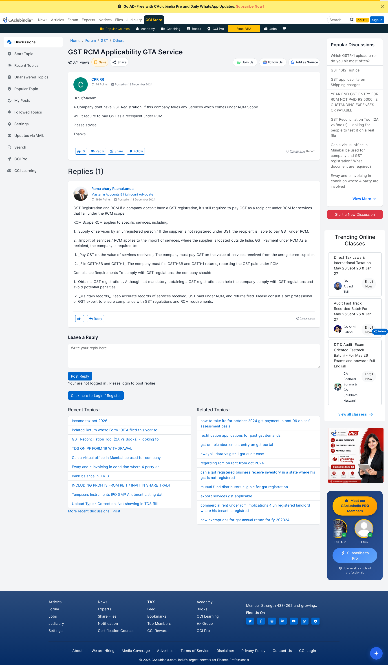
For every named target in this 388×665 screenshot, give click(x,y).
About (77, 650)
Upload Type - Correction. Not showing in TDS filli (115, 503)
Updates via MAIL (29, 135)
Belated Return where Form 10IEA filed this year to (114, 430)
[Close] (382, 6)
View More (362, 198)
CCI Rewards (158, 630)
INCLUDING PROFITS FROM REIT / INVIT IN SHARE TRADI (121, 485)
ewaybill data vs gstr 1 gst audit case (232, 453)
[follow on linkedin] (283, 621)
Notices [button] (105, 20)
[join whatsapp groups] (305, 621)
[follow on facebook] (261, 621)
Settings (21, 124)
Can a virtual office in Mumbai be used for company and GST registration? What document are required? (351, 155)
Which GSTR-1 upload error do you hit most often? (354, 58)
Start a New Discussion (355, 214)
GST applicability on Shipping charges (348, 82)
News (102, 602)
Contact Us (282, 650)
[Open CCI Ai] (376, 653)
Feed (151, 609)
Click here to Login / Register (96, 395)
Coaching (174, 29)
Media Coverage (136, 650)
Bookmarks (156, 616)
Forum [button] (73, 20)
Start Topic (23, 53)
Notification (108, 623)
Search (20, 147)
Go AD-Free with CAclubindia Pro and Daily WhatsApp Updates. (193, 6)
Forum (53, 609)
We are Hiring (103, 650)
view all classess (352, 414)
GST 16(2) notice (345, 70)
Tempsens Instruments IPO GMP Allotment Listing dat (117, 494)
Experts (104, 609)
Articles (55, 602)
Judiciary (56, 623)
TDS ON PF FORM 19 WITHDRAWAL (102, 448)
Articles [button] (57, 20)
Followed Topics (28, 112)
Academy (148, 29)
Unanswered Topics (31, 77)
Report (310, 151)
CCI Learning (25, 170)
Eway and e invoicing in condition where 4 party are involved (354, 181)
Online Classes (355, 240)
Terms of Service (195, 650)
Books (196, 29)
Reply (99, 151)
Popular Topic (26, 89)
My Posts (22, 100)
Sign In (377, 20)
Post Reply (80, 376)
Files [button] (119, 20)
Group (207, 623)
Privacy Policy (253, 650)
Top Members (159, 623)
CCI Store (154, 20)
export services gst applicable (226, 496)
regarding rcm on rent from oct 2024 (232, 463)
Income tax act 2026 (89, 420)
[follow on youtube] (294, 621)
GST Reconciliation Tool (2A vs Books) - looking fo (115, 439)
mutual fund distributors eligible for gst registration (244, 487)
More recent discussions (88, 511)
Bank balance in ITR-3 (90, 476)
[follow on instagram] (272, 621)
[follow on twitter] (250, 621)
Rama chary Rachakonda (112, 188)
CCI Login (307, 650)
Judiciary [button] (134, 20)
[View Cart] (285, 28)
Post (116, 511)
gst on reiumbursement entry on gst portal (237, 444)
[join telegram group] (315, 621)
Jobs (273, 29)
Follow (138, 151)
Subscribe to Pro (358, 555)
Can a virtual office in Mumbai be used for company (116, 457)
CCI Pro (218, 29)
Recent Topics (26, 65)
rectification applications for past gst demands (240, 435)
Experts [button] (88, 20)
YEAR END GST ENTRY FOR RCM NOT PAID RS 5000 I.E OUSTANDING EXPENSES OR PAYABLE (354, 102)
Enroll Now (369, 284)
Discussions (25, 42)
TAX (151, 602)
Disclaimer (225, 650)
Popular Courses (118, 29)
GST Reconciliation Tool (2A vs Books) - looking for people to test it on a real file (355, 127)
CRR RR (97, 79)
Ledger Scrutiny (244, 29)
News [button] (42, 20)
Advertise (165, 650)
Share (118, 151)
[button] (350, 19)
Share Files (107, 616)
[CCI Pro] (355, 455)
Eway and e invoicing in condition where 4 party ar (115, 467)
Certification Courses (116, 630)
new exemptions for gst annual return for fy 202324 (245, 520)
